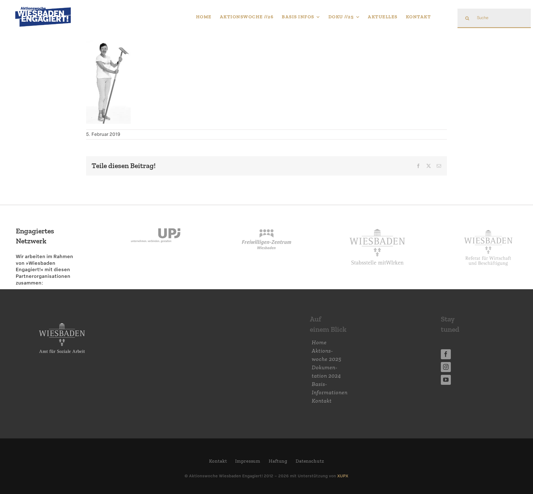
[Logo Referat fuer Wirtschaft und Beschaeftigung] (488, 227)
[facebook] (446, 354)
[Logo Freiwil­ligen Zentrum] (267, 219)
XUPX (342, 475)
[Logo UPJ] (156, 219)
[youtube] (446, 380)
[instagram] (446, 367)
